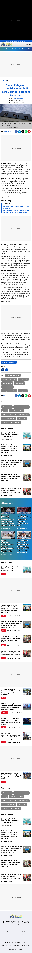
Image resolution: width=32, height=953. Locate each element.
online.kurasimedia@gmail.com (16, 925)
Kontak (26, 945)
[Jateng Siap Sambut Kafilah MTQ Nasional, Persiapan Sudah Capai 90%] (27, 435)
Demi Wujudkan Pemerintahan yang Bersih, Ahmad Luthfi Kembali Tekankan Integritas (10, 736)
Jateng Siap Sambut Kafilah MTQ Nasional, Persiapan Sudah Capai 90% (10, 434)
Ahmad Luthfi (7, 407)
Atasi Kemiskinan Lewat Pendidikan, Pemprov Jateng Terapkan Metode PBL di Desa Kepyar (11, 776)
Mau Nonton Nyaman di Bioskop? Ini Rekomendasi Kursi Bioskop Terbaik (16, 211)
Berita (10, 80)
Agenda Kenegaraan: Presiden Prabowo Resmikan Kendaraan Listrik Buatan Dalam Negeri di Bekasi (7, 546)
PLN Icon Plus (7, 415)
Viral (2, 49)
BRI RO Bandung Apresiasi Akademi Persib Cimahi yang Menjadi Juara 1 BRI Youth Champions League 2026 (11, 706)
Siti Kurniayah (18, 99)
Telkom (5, 422)
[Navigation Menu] (30, 44)
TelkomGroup (15, 422)
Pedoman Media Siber (18, 942)
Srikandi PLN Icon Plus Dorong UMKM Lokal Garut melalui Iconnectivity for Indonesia (10, 477)
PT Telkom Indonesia (21, 415)
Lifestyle (23, 935)
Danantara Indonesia (21, 407)
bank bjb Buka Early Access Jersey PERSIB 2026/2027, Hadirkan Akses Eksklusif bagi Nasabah (11, 721)
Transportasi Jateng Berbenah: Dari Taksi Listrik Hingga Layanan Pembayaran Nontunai (11, 692)
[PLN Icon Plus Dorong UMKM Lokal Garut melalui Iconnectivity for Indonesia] (27, 491)
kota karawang (7, 387)
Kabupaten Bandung (12, 375)
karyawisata (23, 379)
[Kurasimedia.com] (6, 44)
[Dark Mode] (27, 44)
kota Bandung (7, 383)
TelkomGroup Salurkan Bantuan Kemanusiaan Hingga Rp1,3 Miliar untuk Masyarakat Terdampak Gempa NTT (10, 448)
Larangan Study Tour (9, 391)
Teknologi (23, 932)
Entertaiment (16, 49)
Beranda (4, 80)
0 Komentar (7, 132)
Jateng (5, 411)
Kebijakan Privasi (7, 945)
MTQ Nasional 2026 (16, 411)
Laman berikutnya (8, 362)
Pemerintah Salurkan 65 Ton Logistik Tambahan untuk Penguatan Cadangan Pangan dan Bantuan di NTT (8, 520)
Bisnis (8, 49)
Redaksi (7, 942)
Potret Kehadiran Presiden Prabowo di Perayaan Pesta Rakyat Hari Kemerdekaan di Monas (24, 520)
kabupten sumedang (9, 379)
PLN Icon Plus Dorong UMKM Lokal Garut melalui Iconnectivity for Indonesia (11, 490)
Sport (24, 49)
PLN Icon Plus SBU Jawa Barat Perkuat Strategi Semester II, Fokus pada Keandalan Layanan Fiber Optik (11, 463)
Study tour (22, 391)
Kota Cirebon (19, 383)
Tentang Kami (18, 945)
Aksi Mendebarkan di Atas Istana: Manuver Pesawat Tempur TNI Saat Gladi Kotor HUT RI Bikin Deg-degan (23, 545)
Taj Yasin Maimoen (9, 418)
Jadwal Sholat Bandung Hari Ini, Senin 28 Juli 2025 (16, 207)
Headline (4, 712)
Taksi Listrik (21, 418)
